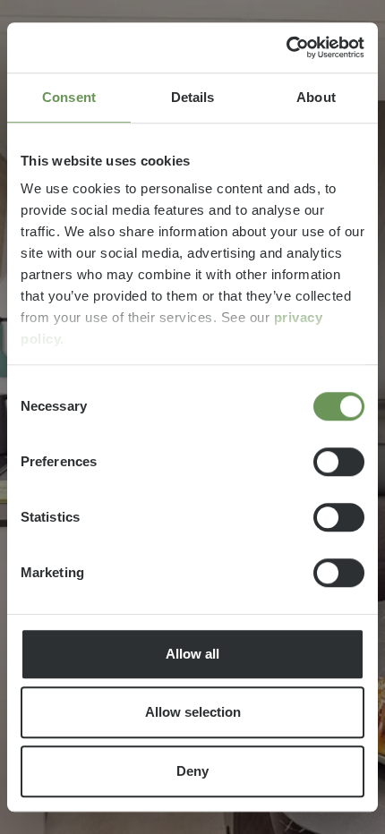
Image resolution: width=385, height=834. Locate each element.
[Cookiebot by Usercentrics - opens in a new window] (286, 47)
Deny (192, 771)
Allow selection (193, 711)
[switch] (338, 461)
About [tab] (316, 97)
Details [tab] (193, 97)
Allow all (192, 653)
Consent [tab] (69, 97)
